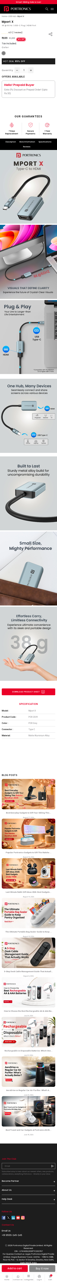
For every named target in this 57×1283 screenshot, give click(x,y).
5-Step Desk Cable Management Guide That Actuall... (28, 971)
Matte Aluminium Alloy (39, 735)
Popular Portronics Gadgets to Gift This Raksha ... (28, 852)
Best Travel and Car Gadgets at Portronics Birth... (28, 1130)
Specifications (45, 142)
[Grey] (3, 53)
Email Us (6, 1230)
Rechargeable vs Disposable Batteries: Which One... (28, 1051)
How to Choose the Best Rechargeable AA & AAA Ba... (28, 1011)
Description (11, 142)
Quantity (7, 70)
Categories (28, 1279)
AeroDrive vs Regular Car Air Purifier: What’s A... (28, 1090)
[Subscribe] (52, 1166)
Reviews (26, 146)
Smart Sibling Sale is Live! (28, 2)
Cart (51, 1278)
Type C (31, 729)
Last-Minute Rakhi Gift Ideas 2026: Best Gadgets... (28, 892)
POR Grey (32, 723)
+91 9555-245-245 (12, 1235)
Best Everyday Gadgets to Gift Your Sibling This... (28, 813)
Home (6, 1279)
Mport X (32, 711)
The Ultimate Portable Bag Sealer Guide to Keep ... (28, 932)
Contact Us (18, 1279)
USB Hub (12, 16)
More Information (27, 142)
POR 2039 (33, 717)
